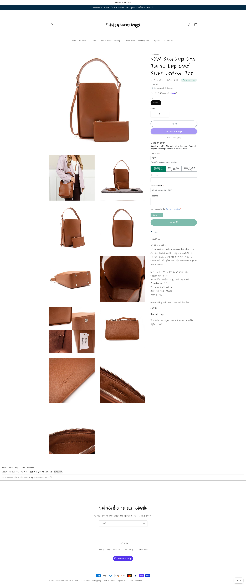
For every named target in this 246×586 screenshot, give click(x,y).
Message (154, 196)
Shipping (154, 88)
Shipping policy (122, 580)
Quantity (153, 109)
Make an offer (188, 80)
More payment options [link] (174, 138)
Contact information (136, 580)
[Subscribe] (144, 523)
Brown (157, 103)
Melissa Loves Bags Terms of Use (121, 549)
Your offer (155, 153)
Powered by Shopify (71, 580)
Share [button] (156, 231)
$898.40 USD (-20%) (189, 169)
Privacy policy (96, 580)
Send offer (157, 215)
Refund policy (85, 580)
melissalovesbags (60, 580)
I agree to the (167, 209)
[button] (52, 25)
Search (101, 549)
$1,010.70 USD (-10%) (158, 169)
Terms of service (173, 209)
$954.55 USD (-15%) (173, 169)
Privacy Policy (143, 549)
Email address (157, 185)
